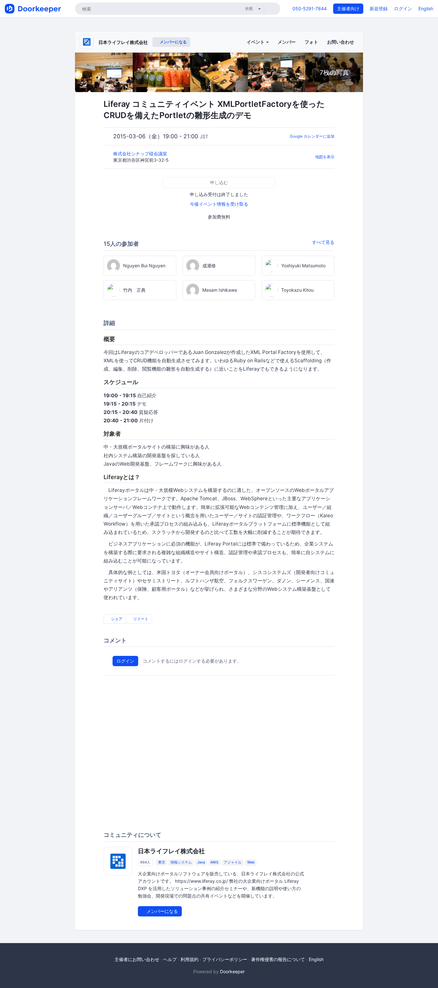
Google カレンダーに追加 (312, 136)
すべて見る (323, 242)
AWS (214, 862)
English (425, 8)
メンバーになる (173, 41)
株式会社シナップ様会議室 (140, 153)
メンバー (287, 42)
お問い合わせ (340, 42)
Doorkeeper (232, 971)
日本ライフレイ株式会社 (123, 42)
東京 (161, 862)
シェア (116, 618)
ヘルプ (170, 959)
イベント (256, 42)
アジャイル (232, 862)
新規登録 (379, 8)
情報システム (181, 862)
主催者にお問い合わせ (136, 959)
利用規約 (189, 959)
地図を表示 (324, 156)
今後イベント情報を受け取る (219, 204)
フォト (311, 42)
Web (251, 862)
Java (201, 862)
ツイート (140, 618)
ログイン (403, 8)
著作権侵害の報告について (278, 959)
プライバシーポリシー (224, 959)
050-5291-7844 (309, 8)
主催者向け (348, 8)
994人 (145, 862)
